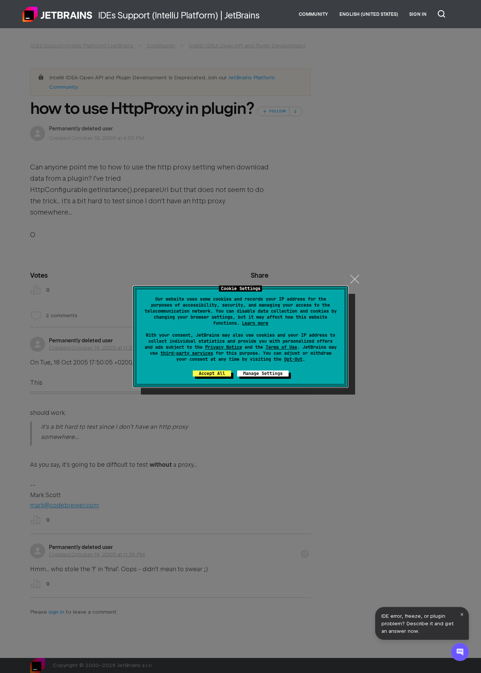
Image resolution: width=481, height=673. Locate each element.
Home (57, 14)
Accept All (212, 374)
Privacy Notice (223, 347)
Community (313, 14)
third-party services (186, 353)
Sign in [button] (418, 14)
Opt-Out (293, 359)
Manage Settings (263, 374)
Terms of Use (281, 347)
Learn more (255, 323)
